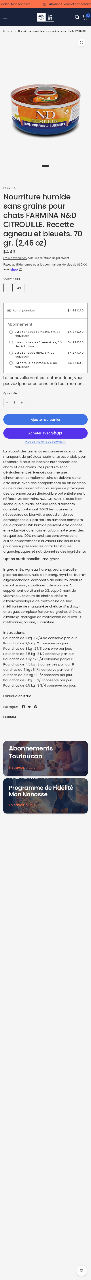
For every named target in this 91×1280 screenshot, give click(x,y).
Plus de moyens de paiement (45, 441)
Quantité (10, 393)
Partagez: (10, 706)
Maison (8, 31)
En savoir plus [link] (21, 767)
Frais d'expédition (15, 258)
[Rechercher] (77, 17)
